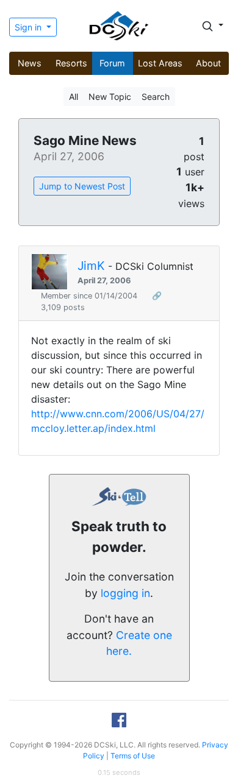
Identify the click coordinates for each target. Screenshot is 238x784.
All (73, 96)
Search (156, 96)
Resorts (71, 63)
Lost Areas (160, 63)
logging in (125, 593)
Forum (112, 63)
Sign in (29, 27)
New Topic (109, 96)
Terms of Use (132, 755)
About (208, 63)
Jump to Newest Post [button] (82, 186)
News (29, 63)
